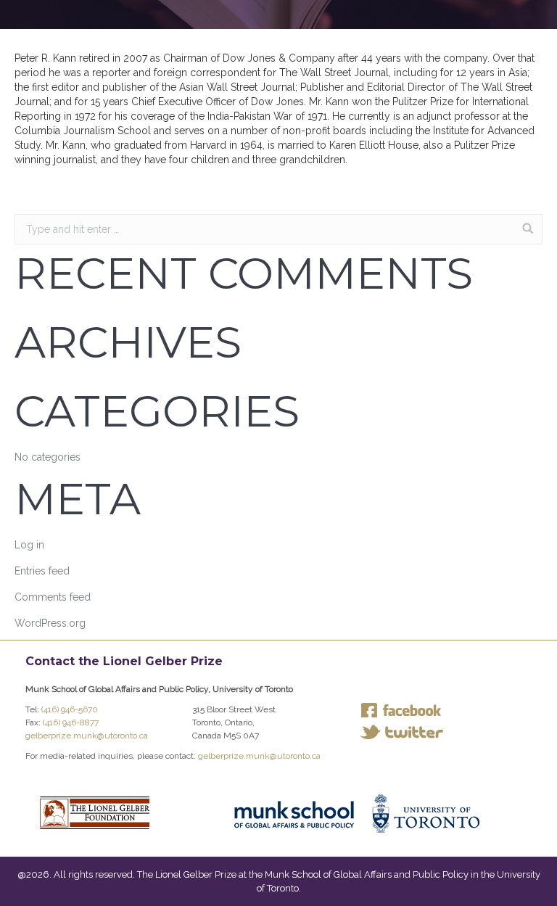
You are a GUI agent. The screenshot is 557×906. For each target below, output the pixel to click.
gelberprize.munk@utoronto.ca (86, 735)
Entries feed (42, 571)
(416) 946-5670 (69, 709)
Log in (29, 545)
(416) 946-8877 (71, 722)
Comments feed (53, 597)
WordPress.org (50, 623)
